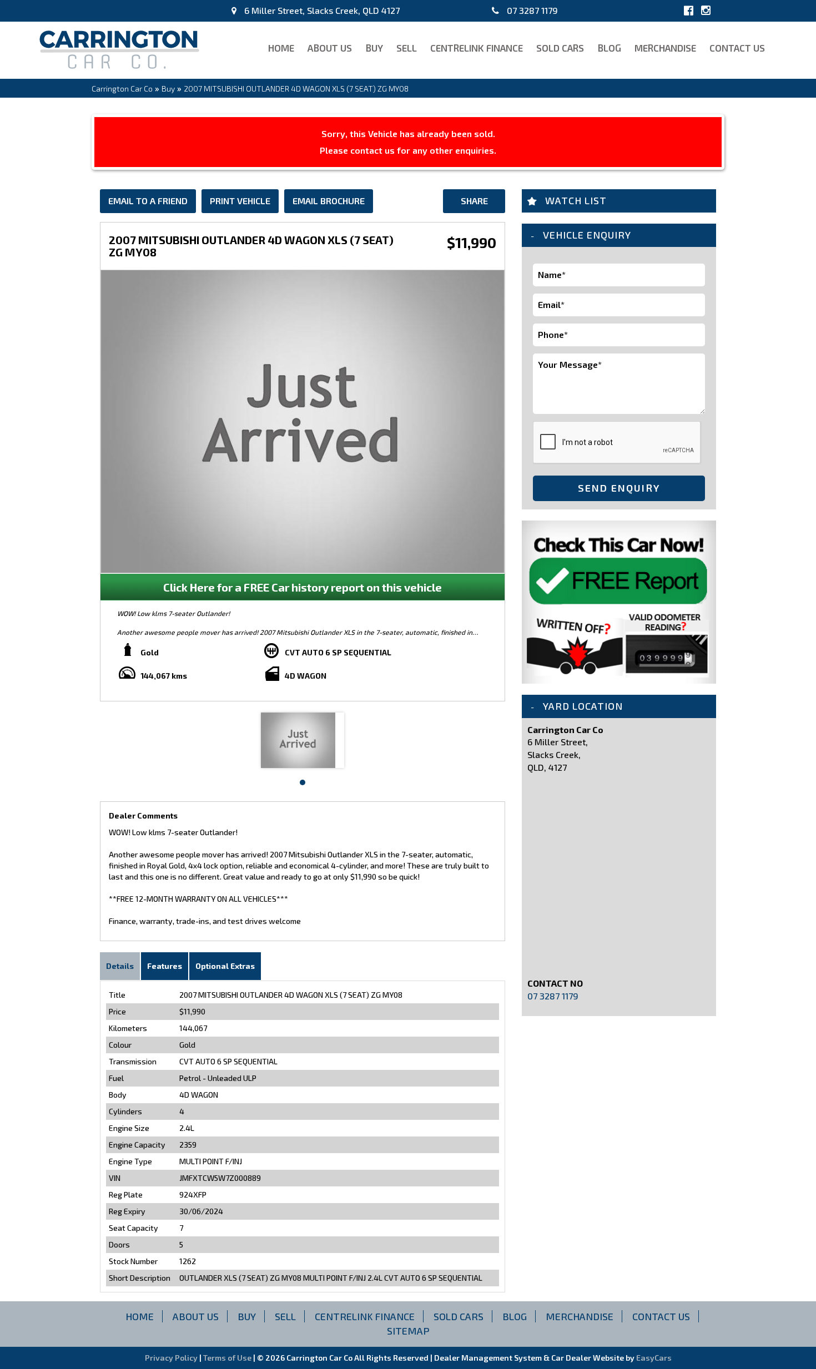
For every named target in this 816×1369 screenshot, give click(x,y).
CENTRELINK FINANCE (476, 47)
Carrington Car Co (122, 88)
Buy (374, 47)
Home (281, 47)
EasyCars (654, 1357)
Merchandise (665, 47)
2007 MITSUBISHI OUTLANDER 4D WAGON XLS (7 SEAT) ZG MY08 (296, 88)
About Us (330, 47)
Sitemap (408, 1331)
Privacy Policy (172, 1357)
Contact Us (737, 47)
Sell (406, 47)
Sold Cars (560, 47)
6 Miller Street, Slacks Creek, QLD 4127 (321, 10)
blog (609, 47)
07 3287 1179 (531, 10)
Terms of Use (228, 1357)
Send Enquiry (619, 488)
